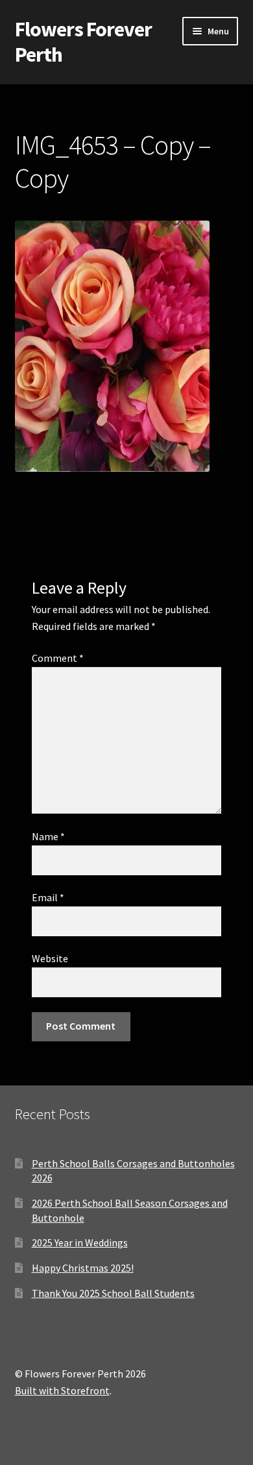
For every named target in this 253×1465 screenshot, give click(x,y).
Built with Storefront (62, 1390)
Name (48, 836)
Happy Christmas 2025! (83, 1267)
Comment (58, 657)
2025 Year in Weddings (80, 1242)
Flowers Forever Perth (83, 41)
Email (48, 897)
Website (50, 958)
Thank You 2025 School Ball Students (113, 1293)
